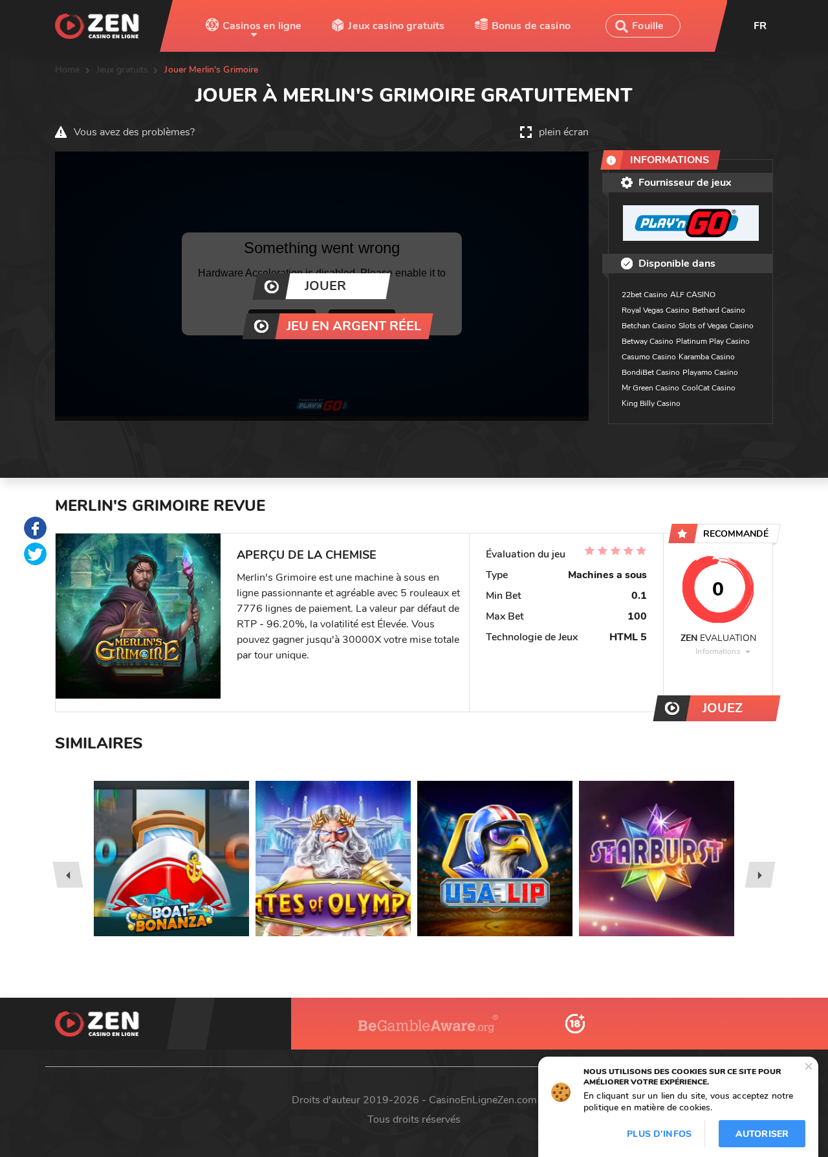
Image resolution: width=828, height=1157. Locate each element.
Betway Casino (647, 341)
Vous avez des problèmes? (134, 132)
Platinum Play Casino (713, 341)
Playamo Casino (710, 372)
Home (67, 69)
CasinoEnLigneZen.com (483, 1100)
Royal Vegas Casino (656, 310)
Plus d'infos (659, 1134)
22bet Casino (645, 294)
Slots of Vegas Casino (716, 326)
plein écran (564, 132)
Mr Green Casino (650, 388)
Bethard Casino (718, 310)
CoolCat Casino (708, 388)
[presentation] (67, 875)
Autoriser (762, 1134)
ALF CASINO (692, 294)
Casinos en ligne (262, 26)
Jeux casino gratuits (396, 26)
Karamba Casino (707, 357)
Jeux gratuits (122, 69)
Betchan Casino (649, 326)
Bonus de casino (531, 26)
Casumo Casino (649, 357)
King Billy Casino (651, 403)
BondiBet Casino (651, 372)
